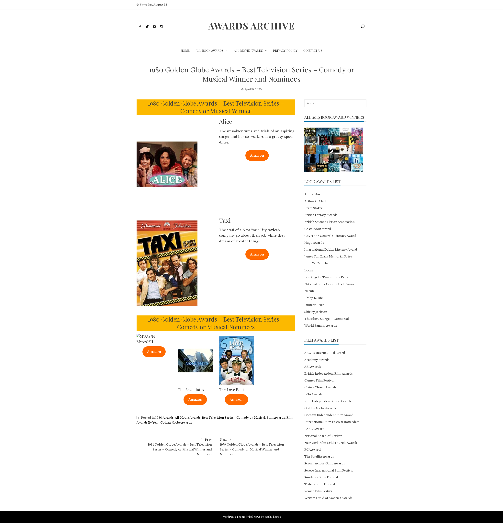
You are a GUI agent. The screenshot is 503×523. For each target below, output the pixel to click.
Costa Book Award (317, 229)
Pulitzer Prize (314, 305)
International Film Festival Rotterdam (332, 422)
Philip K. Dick (314, 298)
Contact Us (312, 50)
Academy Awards (316, 360)
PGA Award (312, 449)
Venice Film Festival (318, 491)
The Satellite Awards (319, 456)
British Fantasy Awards (320, 215)
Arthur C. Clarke (316, 201)
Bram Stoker (313, 208)
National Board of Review (323, 436)
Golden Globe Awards (176, 422)
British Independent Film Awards (328, 373)
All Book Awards (210, 50)
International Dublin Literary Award (330, 249)
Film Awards (276, 417)
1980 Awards (164, 417)
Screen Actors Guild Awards (324, 463)
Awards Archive (251, 26)
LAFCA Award (314, 429)
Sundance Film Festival (321, 477)
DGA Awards (313, 394)
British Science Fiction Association (329, 222)
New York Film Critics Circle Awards (331, 443)
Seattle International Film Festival (328, 470)
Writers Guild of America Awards (328, 498)
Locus (308, 270)
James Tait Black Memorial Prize (328, 256)
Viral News (253, 516)
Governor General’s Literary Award (330, 236)
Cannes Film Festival (319, 380)
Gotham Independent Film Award (328, 415)
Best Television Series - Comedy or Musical (233, 417)
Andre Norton (314, 194)
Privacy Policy (285, 50)
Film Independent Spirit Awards (327, 401)
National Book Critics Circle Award (329, 284)
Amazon (257, 155)
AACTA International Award (324, 353)
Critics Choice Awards (320, 387)
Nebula (309, 291)
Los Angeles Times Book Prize (326, 277)
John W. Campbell (317, 263)
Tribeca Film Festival (319, 484)
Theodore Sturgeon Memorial (326, 319)
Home (185, 50)
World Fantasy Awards (320, 325)
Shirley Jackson (315, 312)
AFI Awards (312, 367)
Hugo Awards (314, 242)
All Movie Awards (248, 50)
